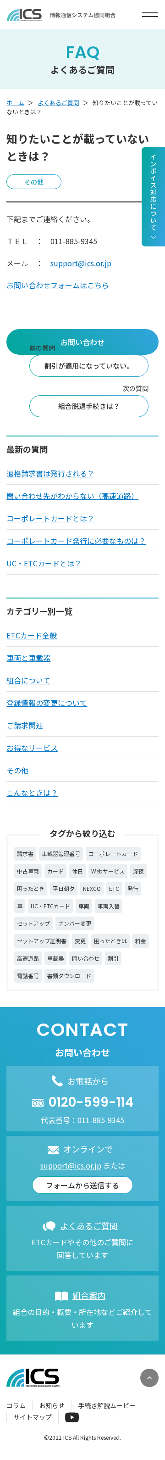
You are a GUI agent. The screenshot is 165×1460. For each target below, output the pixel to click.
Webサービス (108, 871)
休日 (77, 871)
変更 (80, 941)
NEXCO (92, 888)
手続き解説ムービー (107, 1405)
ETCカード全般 (31, 635)
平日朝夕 (64, 888)
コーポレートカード (113, 853)
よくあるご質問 (58, 102)
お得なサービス (32, 747)
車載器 (55, 958)
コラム (16, 1405)
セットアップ (33, 923)
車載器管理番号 (61, 853)
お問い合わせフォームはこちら (57, 285)
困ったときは (110, 941)
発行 (132, 888)
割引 (113, 958)
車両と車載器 (28, 657)
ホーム (15, 102)
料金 (140, 941)
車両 (83, 906)
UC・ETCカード (50, 906)
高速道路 (28, 958)
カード (55, 871)
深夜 (138, 871)
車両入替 (109, 906)
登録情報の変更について (46, 702)
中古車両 (28, 871)
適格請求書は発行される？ (50, 473)
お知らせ (52, 1405)
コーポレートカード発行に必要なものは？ (76, 540)
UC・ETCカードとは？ (44, 563)
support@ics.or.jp (80, 263)
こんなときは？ (32, 792)
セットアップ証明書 (41, 941)
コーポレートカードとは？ (50, 518)
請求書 (25, 853)
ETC (114, 888)
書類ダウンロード (69, 975)
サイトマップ (32, 1416)
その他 (17, 770)
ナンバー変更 (74, 923)
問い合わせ (85, 958)
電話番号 (28, 975)
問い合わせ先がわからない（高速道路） (72, 495)
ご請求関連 (24, 725)
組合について (28, 680)
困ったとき (30, 888)
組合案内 (88, 1295)
